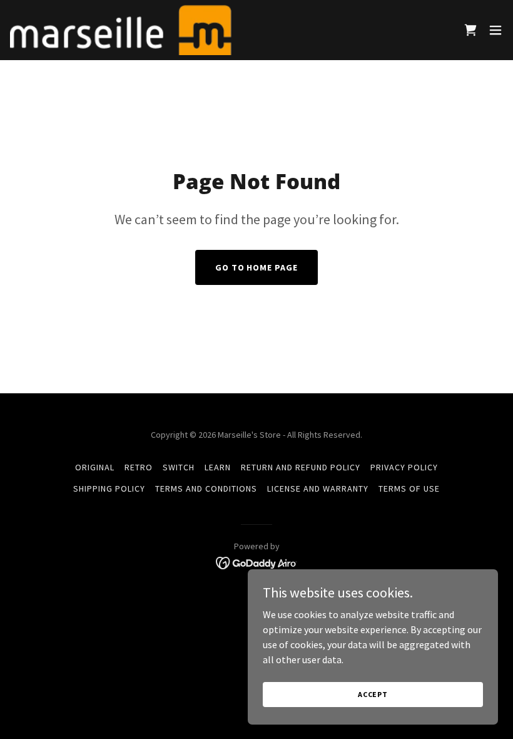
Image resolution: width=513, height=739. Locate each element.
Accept (373, 694)
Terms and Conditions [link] (206, 488)
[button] (495, 30)
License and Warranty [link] (317, 488)
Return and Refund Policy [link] (300, 467)
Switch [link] (179, 467)
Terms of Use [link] (409, 488)
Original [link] (94, 467)
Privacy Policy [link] (404, 467)
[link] (120, 30)
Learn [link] (218, 467)
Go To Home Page (256, 267)
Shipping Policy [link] (109, 488)
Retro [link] (138, 467)
